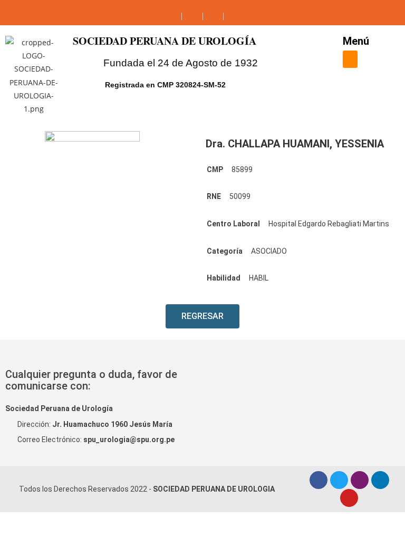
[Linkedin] (380, 480)
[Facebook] (318, 480)
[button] (350, 59)
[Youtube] (349, 498)
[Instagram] (360, 480)
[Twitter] (339, 480)
